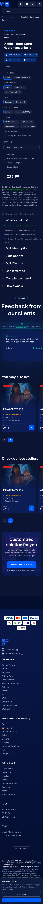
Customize (21, 894)
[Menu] (7, 4)
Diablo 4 (13, 17)
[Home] (3, 17)
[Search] (5, 33)
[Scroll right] (40, 214)
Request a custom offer (21, 564)
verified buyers (21, 327)
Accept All (21, 900)
